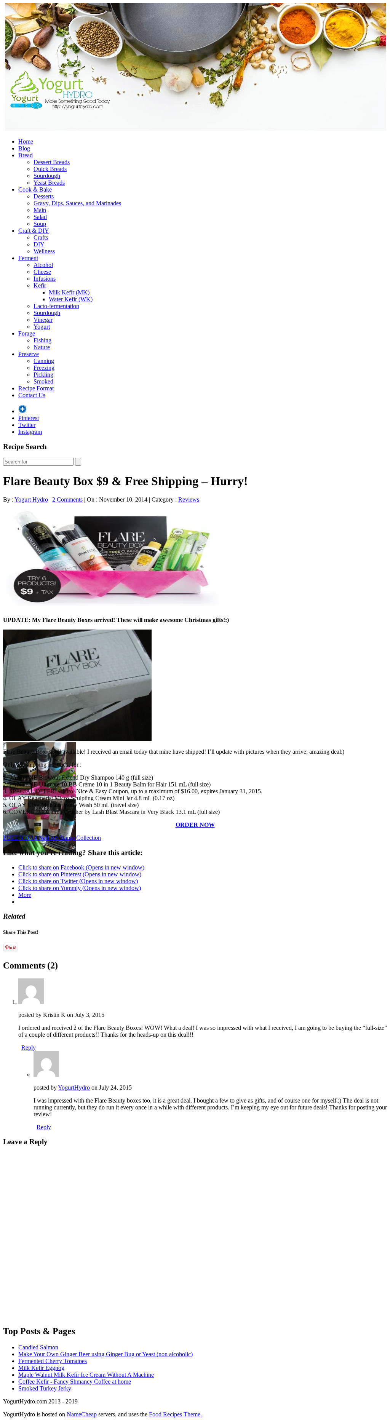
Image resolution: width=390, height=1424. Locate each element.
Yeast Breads (49, 182)
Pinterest (28, 418)
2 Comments (67, 499)
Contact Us (31, 395)
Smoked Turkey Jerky (44, 1388)
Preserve (28, 354)
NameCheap (82, 1414)
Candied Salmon (38, 1347)
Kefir (40, 285)
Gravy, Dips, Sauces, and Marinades (77, 203)
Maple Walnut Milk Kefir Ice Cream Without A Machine (86, 1374)
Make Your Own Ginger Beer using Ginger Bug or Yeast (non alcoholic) (105, 1354)
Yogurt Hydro (31, 499)
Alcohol (43, 265)
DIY (39, 244)
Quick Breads (50, 169)
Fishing (42, 340)
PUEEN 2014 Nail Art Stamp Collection (52, 837)
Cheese (42, 271)
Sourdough (47, 176)
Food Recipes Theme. (175, 1414)
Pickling (43, 374)
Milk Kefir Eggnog (41, 1368)
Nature (42, 347)
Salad (40, 217)
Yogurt (42, 326)
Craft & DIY (33, 230)
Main (40, 210)
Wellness (44, 251)
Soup (40, 224)
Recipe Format (36, 388)
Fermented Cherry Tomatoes (52, 1361)
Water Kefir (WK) (71, 299)
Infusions (45, 278)
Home (25, 141)
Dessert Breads (52, 162)
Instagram (30, 431)
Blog (24, 148)
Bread (25, 155)
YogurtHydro (74, 1087)
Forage (26, 333)
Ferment (28, 258)
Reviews (188, 499)
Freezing (44, 367)
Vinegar (43, 319)
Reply (28, 1047)
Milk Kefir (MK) (69, 292)
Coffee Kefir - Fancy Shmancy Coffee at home (74, 1381)
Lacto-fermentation (56, 306)
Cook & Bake (35, 189)
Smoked (43, 381)
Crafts (41, 237)
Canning (44, 361)
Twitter (26, 425)
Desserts (44, 196)
